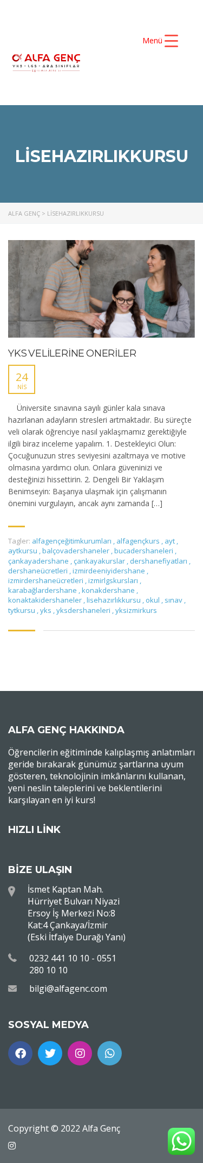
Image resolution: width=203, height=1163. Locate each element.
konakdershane (109, 590)
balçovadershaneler (76, 550)
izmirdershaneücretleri (46, 580)
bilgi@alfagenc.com (68, 988)
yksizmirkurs (136, 610)
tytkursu (22, 610)
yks (46, 610)
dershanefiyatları (159, 561)
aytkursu (23, 550)
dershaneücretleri (38, 571)
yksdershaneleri (84, 610)
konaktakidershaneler (45, 600)
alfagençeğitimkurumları (72, 541)
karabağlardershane (43, 590)
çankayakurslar (100, 561)
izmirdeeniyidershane (110, 571)
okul (153, 600)
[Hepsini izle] (101, 289)
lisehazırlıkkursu (114, 600)
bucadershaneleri (144, 550)
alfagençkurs (138, 541)
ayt (170, 541)
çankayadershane (39, 561)
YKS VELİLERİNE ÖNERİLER (72, 353)
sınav (174, 600)
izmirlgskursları (114, 580)
